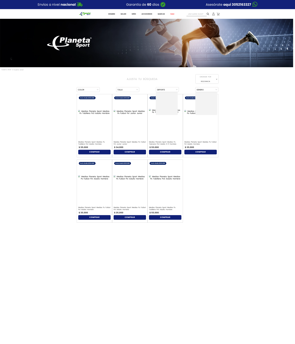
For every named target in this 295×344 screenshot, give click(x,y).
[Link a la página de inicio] (6, 69)
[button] (88, 89)
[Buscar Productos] (208, 14)
